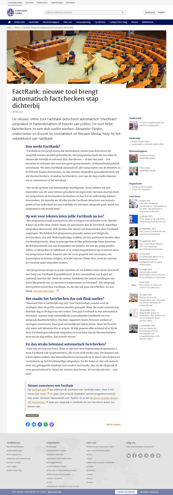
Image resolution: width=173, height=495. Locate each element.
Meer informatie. (55, 492)
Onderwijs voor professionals (19, 458)
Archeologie (51, 446)
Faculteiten (100, 22)
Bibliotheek (70, 2)
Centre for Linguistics (141, 189)
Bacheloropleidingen (15, 446)
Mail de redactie (114, 424)
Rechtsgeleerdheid (54, 462)
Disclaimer (90, 470)
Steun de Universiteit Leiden (98, 450)
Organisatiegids (57, 2)
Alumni (134, 22)
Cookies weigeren (150, 492)
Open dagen (12, 466)
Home (9, 28)
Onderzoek (19, 22)
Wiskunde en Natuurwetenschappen (62, 470)
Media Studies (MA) (140, 141)
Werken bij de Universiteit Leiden (100, 446)
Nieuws (17, 28)
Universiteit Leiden (15, 2)
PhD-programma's (14, 454)
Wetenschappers (51, 22)
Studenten (29, 2)
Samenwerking (83, 22)
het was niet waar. (44, 291)
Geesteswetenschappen (142, 187)
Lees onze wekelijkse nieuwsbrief (140, 446)
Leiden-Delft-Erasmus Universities (100, 462)
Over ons (67, 22)
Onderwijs (34, 22)
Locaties (89, 466)
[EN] (161, 12)
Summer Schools (14, 462)
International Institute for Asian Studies (63, 486)
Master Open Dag (14, 470)
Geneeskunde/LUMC (55, 454)
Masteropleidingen (14, 450)
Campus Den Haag (118, 22)
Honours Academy (54, 478)
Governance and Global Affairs (59, 458)
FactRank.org (38, 389)
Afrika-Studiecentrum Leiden (58, 474)
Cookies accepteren (126, 492)
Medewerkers (42, 2)
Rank (43, 393)
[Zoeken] (123, 12)
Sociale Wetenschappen (56, 466)
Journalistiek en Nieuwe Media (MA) (148, 144)
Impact (89, 458)
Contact (89, 482)
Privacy (89, 478)
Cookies (89, 474)
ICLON (49, 482)
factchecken (32, 416)
